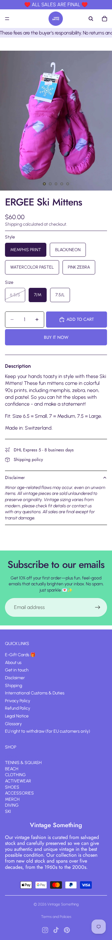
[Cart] (104, 18)
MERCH (12, 799)
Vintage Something (63, 904)
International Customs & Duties (34, 693)
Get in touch (17, 670)
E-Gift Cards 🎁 (20, 655)
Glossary (13, 723)
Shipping (13, 685)
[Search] (91, 18)
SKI (8, 811)
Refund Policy (17, 708)
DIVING (12, 805)
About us (13, 662)
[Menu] (7, 19)
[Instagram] (45, 930)
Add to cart (80, 319)
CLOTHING (15, 775)
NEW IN (12, 756)
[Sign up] (97, 607)
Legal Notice (17, 716)
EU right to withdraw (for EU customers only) (47, 731)
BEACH (11, 769)
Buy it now (56, 337)
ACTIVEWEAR (18, 781)
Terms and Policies (56, 917)
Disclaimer (15, 477)
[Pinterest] (67, 930)
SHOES (12, 787)
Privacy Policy (17, 700)
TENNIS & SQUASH (23, 763)
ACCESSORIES (19, 793)
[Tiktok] (56, 930)
